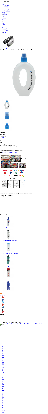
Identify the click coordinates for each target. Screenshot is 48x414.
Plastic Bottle (4, 29)
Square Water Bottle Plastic (17, 318)
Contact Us (3, 19)
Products (3, 4)
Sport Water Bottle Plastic (33, 318)
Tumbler (4, 8)
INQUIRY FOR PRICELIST (3, 295)
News (2, 17)
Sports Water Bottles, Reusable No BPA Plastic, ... (10, 291)
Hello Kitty (4, 15)
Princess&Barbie (5, 14)
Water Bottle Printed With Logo (3, 318)
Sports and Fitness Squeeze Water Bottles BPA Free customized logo (9, 152)
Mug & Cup (3, 33)
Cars (3, 16)
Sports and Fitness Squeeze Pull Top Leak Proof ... (10, 253)
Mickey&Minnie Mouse (5, 13)
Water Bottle (3, 27)
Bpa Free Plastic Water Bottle (11, 318)
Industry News (4, 18)
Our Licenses (3, 12)
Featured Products (6, 10)
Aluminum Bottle (6, 6)
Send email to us (2, 137)
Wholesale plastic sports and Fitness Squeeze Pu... (10, 266)
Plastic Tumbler (5, 32)
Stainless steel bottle (6, 5)
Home (2, 3)
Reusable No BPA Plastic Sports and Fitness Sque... (10, 240)
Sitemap (2, 316)
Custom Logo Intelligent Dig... (7, 48)
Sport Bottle (29, 318)
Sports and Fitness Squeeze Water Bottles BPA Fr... (10, 227)
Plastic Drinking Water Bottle (24, 318)
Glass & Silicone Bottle (5, 30)
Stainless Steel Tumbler (7, 9)
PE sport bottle (6, 7)
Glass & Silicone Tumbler (7, 11)
